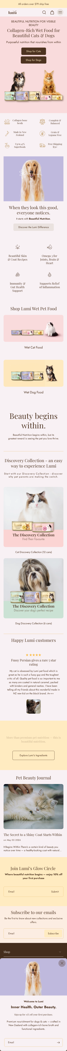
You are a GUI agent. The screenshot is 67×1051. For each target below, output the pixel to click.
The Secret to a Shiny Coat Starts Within (33, 835)
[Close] (62, 963)
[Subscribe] (58, 1042)
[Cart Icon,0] (52, 12)
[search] (44, 12)
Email (11, 1042)
